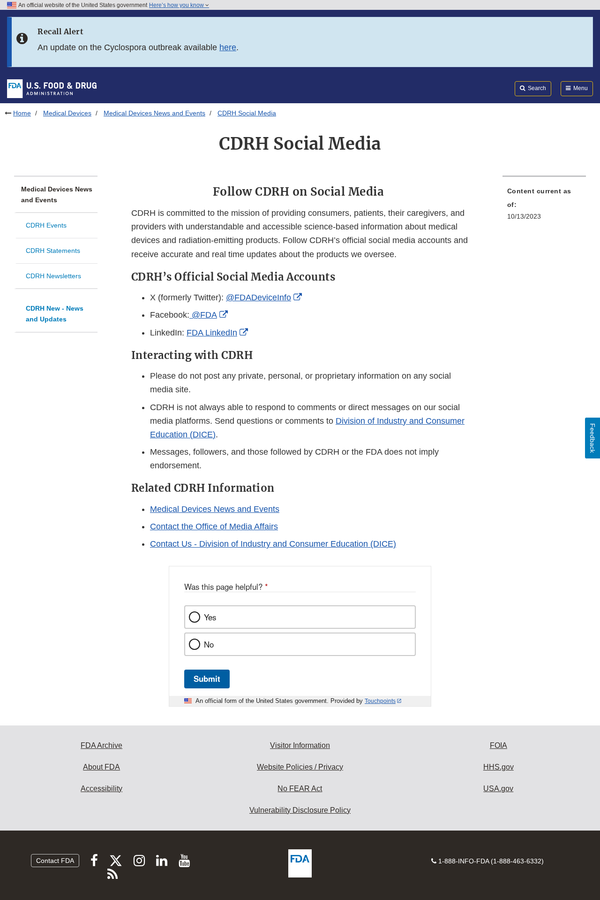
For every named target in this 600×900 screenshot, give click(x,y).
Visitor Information (300, 745)
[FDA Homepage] (52, 88)
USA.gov (498, 789)
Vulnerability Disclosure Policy (300, 810)
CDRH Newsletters (53, 276)
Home (22, 113)
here (227, 47)
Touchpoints (380, 701)
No (209, 644)
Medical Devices (67, 113)
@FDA (203, 315)
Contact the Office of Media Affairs (214, 526)
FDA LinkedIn (212, 332)
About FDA (101, 767)
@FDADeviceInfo (258, 297)
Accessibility (101, 789)
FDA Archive (101, 745)
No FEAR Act (300, 789)
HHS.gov (498, 767)
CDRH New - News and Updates (54, 314)
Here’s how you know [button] (177, 5)
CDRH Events (46, 225)
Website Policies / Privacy (300, 767)
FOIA (498, 745)
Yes (210, 617)
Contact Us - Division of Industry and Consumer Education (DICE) (273, 544)
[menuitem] (544, 206)
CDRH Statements (53, 250)
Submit (207, 678)
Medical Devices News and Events (154, 113)
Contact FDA (55, 860)
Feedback (592, 438)
